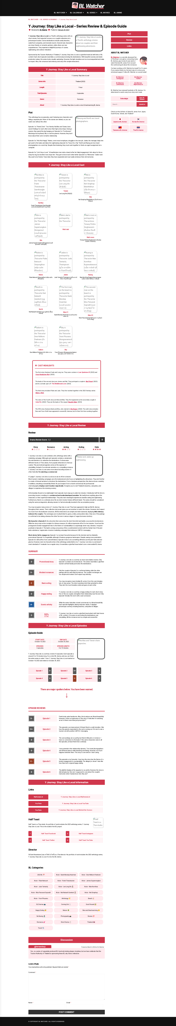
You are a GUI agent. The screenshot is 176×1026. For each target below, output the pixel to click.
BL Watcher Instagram (120, 77)
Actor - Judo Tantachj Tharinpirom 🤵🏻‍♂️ (41, 887)
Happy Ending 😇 (41, 910)
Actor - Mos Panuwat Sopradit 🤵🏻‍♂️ (41, 893)
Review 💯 (91, 916)
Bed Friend (89, 381)
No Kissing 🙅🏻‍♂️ (41, 916)
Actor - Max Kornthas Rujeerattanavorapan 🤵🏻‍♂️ (91, 887)
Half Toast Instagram (86, 834)
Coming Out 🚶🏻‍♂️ (66, 904)
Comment (32, 972)
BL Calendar (76, 13)
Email (69, 1003)
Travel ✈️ (41, 928)
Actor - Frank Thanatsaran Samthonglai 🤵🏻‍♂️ (66, 881)
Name (30, 1003)
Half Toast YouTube (86, 840)
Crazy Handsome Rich (43, 374)
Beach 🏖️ (91, 898)
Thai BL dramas (138, 130)
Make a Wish (40, 393)
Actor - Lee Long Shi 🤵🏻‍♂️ (66, 886)
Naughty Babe (72, 402)
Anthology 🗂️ (66, 898)
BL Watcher (59, 13)
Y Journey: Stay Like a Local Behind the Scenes (75, 810)
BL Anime (118, 13)
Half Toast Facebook (48, 834)
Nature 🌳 (66, 910)
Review (129, 40)
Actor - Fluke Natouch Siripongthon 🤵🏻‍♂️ (41, 881)
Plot (129, 34)
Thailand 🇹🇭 (91, 922)
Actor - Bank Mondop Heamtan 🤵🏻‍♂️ (66, 875)
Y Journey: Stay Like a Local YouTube (75, 803)
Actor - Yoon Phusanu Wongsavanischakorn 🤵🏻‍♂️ (41, 899)
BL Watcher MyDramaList (138, 83)
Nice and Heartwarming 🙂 (91, 910)
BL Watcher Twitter (138, 77)
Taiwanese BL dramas (120, 130)
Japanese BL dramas (120, 122)
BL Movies (105, 13)
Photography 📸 (66, 916)
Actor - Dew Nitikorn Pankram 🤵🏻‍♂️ (91, 875)
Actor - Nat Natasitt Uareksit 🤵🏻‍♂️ (66, 892)
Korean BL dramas (138, 122)
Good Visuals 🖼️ (91, 904)
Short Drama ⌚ (66, 922)
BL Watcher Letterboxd (120, 83)
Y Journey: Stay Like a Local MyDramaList (75, 797)
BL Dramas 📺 (41, 904)
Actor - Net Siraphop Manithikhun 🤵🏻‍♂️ (91, 893)
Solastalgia (124, 99)
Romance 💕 (41, 922)
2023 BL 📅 (41, 875)
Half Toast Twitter (48, 840)
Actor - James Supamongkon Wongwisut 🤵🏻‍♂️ (91, 881)
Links (129, 46)
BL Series (91, 13)
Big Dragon (74, 409)
